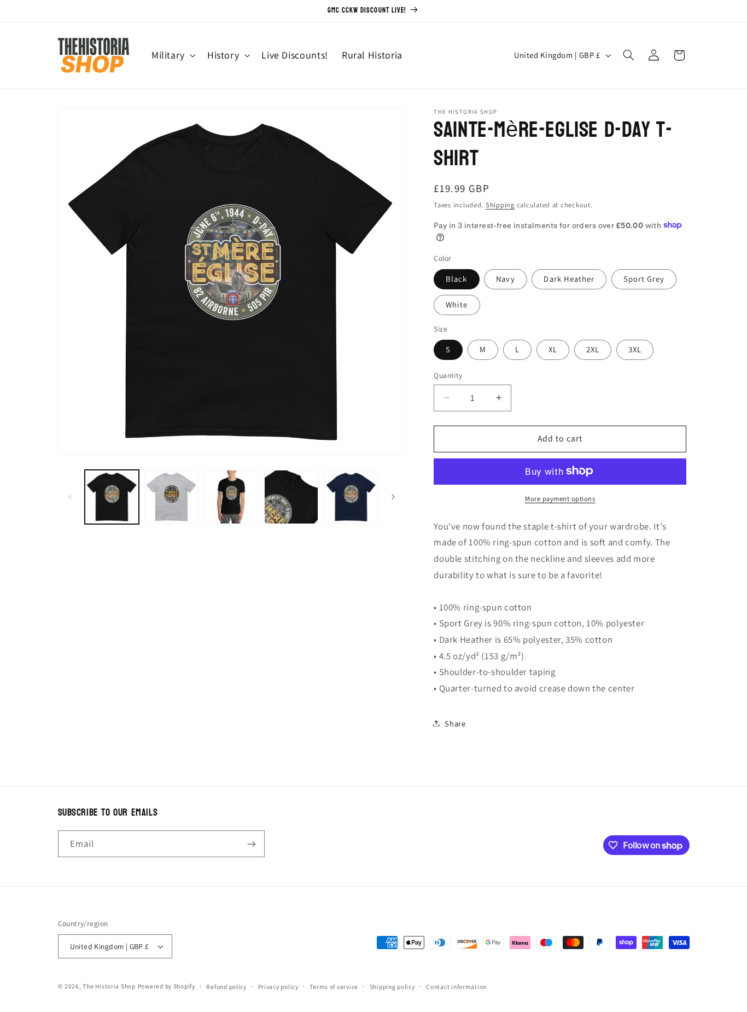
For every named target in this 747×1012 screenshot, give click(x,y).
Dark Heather (569, 278)
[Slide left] (70, 497)
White (457, 304)
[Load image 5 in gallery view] (351, 497)
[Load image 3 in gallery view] (232, 497)
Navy (505, 278)
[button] (172, 55)
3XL (634, 349)
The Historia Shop (109, 986)
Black (456, 278)
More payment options (560, 498)
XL (552, 349)
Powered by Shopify (166, 986)
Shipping (500, 204)
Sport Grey (644, 278)
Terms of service (334, 986)
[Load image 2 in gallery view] (171, 497)
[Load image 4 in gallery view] (291, 497)
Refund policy (226, 986)
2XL (592, 349)
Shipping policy (392, 986)
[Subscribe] (251, 843)
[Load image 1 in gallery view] (112, 497)
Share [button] (455, 723)
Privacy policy (278, 986)
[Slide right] (393, 497)
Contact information (456, 986)
